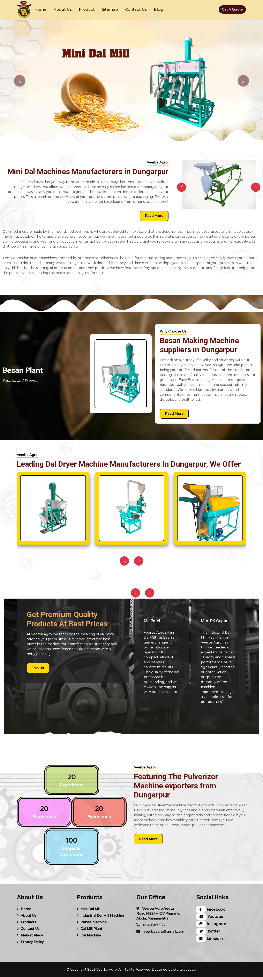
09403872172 (154, 925)
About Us (63, 9)
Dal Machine (91, 935)
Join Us (38, 668)
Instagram (216, 924)
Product (87, 9)
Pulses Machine (94, 922)
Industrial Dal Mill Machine (102, 915)
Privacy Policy (32, 942)
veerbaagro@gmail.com (164, 932)
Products (28, 922)
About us (29, 915)
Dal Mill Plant (91, 929)
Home (40, 9)
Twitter (213, 931)
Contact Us (136, 9)
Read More (154, 216)
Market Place (32, 935)
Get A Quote (232, 9)
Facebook (215, 909)
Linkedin (214, 938)
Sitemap (110, 9)
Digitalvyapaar (185, 969)
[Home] (24, 9)
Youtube (214, 916)
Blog (158, 9)
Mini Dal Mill (90, 909)
